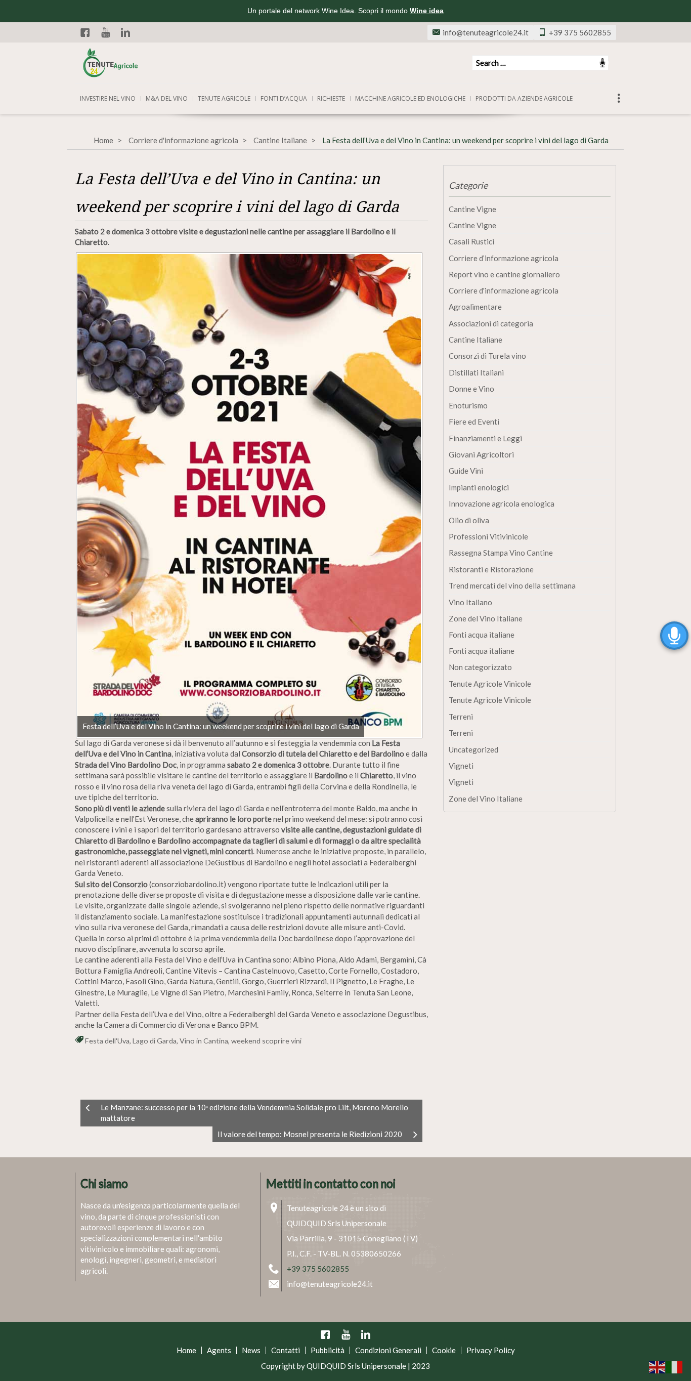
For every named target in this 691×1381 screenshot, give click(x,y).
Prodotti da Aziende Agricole (524, 98)
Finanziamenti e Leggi (485, 438)
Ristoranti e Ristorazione (491, 569)
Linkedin (125, 32)
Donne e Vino (471, 388)
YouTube (105, 32)
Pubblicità (327, 1350)
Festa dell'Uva (107, 1040)
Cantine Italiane (280, 140)
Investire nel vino (108, 98)
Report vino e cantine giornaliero (504, 274)
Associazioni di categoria (491, 323)
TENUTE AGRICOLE (224, 98)
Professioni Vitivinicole (488, 536)
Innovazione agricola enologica (501, 503)
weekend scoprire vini (266, 1040)
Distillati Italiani (476, 372)
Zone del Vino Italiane (486, 618)
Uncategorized (473, 749)
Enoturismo (468, 405)
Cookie (444, 1350)
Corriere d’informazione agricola (503, 258)
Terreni (461, 716)
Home (103, 140)
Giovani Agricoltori (481, 454)
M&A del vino (167, 98)
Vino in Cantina (204, 1040)
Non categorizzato (480, 667)
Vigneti (461, 765)
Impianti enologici (479, 487)
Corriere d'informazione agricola (183, 140)
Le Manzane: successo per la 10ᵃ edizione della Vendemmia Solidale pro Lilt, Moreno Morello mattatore (254, 1112)
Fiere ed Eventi (474, 421)
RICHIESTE (331, 98)
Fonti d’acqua (284, 98)
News (251, 1350)
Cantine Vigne (472, 209)
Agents (219, 1350)
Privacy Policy (490, 1350)
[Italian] (674, 1366)
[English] (657, 1366)
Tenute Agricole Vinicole (490, 683)
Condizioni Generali (388, 1350)
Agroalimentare (475, 306)
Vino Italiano (470, 602)
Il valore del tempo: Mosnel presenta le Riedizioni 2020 (310, 1134)
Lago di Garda (155, 1040)
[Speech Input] (540, 62)
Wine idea (427, 11)
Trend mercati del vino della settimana (512, 585)
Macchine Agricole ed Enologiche (410, 98)
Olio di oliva (469, 520)
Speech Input (602, 63)
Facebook (85, 32)
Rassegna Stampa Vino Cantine (501, 552)
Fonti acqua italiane (481, 634)
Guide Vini (466, 470)
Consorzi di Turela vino (487, 355)
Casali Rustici (471, 241)
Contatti (285, 1350)
